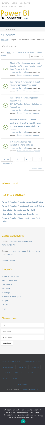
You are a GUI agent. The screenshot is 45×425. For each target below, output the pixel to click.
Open (14, 52)
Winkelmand (25, 3)
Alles (9, 52)
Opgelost (22, 52)
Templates (6, 288)
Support (4, 40)
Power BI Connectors (10, 276)
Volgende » (7, 163)
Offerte (5, 304)
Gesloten (30, 52)
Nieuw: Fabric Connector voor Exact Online (20, 214)
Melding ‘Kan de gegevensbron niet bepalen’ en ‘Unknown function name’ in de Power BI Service (26, 66)
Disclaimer (22, 384)
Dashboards (7, 284)
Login (14, 3)
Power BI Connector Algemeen (28, 75)
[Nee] (42, 416)
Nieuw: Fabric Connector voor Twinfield (18, 210)
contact (11, 254)
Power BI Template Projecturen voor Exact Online (22, 202)
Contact (22, 6)
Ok (23, 421)
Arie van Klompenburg (20, 72)
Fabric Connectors (9, 280)
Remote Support (9, 6)
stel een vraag (34, 251)
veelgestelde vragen (18, 251)
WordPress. (34, 389)
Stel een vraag (36, 168)
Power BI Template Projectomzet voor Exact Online (23, 206)
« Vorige (6, 159)
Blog (4, 308)
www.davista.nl (8, 245)
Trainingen (6, 292)
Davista (5, 3)
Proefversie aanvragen (11, 296)
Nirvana (25, 389)
